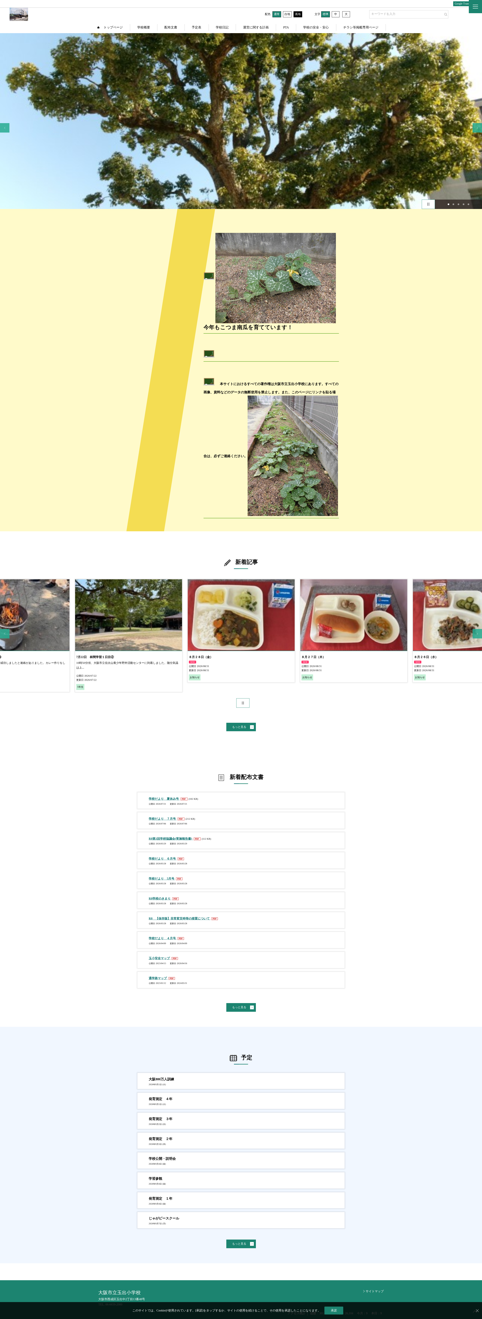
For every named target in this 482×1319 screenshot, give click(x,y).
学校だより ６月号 (163, 858)
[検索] (445, 13)
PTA (286, 27)
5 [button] (468, 204)
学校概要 (143, 27)
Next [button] (477, 128)
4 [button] (463, 204)
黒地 (298, 14)
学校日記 (222, 27)
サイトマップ (375, 1291)
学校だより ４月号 (163, 938)
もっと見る (239, 726)
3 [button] (458, 204)
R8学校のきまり (160, 898)
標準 (325, 14)
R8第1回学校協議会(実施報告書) (171, 838)
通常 (277, 14)
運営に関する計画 (256, 27)
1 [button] (448, 204)
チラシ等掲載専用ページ (360, 27)
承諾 (334, 1310)
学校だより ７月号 (163, 818)
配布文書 (170, 27)
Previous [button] (4, 128)
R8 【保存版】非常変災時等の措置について (179, 918)
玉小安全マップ (160, 958)
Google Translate (464, 3)
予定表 (196, 27)
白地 (287, 14)
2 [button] (453, 204)
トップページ (113, 27)
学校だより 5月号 (162, 878)
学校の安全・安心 (316, 27)
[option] (241, 121)
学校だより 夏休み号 (164, 798)
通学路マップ (158, 978)
